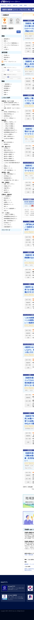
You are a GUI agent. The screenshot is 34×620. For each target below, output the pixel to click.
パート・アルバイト (10, 61)
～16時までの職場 (9, 124)
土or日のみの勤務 (9, 138)
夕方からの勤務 (8, 134)
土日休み (7, 148)
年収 (10, 67)
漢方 (6, 206)
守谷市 (26, 554)
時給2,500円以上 (9, 114)
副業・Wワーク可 (9, 184)
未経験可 (7, 192)
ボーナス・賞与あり (9, 118)
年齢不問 (7, 188)
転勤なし (7, 166)
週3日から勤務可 (9, 158)
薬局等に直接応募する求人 (11, 102)
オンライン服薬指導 (9, 208)
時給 (10, 74)
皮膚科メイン (8, 202)
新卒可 (6, 190)
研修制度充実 (8, 178)
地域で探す (15, 5)
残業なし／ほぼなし (10, 121)
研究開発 (7, 88)
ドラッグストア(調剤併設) (11, 43)
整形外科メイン (8, 204)
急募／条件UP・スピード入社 (12, 108)
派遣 (6, 59)
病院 (6, 41)
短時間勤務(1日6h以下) (10, 132)
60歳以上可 (7, 186)
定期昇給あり (8, 116)
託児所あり (7, 176)
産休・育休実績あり (9, 174)
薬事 (6, 94)
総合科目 (7, 198)
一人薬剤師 (7, 196)
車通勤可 (7, 144)
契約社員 (7, 57)
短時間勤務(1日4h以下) (10, 130)
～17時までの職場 (9, 126)
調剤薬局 (7, 39)
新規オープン (8, 168)
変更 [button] (18, 31)
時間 (17, 23)
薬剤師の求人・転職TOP (6, 5)
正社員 (6, 55)
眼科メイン (7, 200)
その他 (6, 49)
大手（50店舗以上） (10, 170)
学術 (6, 92)
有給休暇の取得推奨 (9, 160)
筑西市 (25, 5)
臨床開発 (7, 90)
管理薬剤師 (7, 86)
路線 (11, 23)
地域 (4, 23)
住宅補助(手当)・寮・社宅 (11, 180)
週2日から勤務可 (9, 156)
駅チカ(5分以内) (9, 142)
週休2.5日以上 (8, 150)
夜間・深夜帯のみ (9, 136)
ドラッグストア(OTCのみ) (11, 45)
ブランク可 (7, 224)
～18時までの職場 (9, 128)
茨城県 (20, 5)
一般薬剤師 (8, 84)
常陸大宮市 (30, 554)
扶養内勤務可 (8, 226)
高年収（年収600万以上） (11, 111)
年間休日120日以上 (9, 152)
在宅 (6, 210)
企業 (6, 47)
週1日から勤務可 (9, 154)
